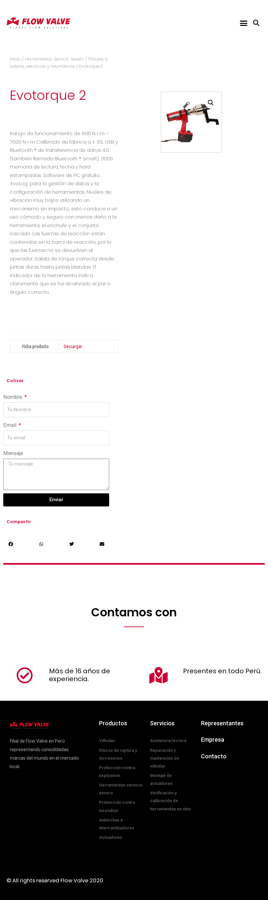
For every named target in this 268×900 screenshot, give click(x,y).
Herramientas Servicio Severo (54, 59)
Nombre (13, 397)
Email (10, 425)
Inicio (15, 59)
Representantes (222, 723)
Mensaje (13, 453)
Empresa (212, 739)
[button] (244, 23)
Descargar (72, 346)
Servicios (162, 723)
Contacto (213, 756)
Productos (113, 723)
